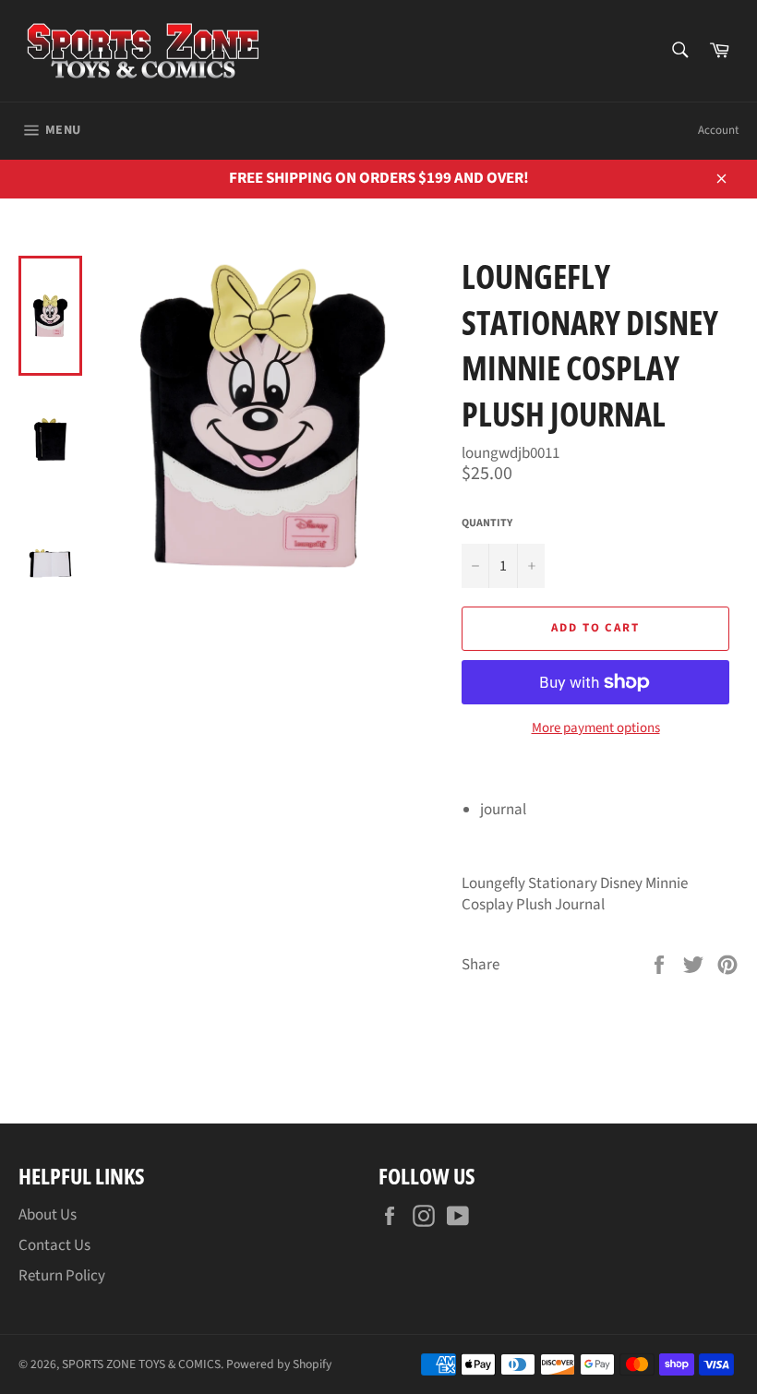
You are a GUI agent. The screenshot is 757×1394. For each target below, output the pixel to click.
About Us (47, 1215)
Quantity (487, 523)
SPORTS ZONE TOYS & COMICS (141, 1364)
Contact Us (54, 1245)
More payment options (596, 728)
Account (718, 130)
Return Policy (61, 1276)
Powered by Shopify (278, 1364)
